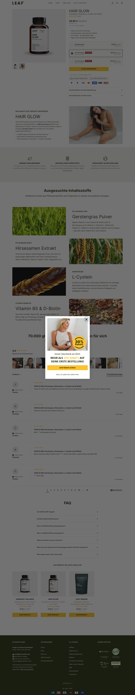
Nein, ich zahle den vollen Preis (67, 374)
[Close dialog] (86, 319)
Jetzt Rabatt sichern (67, 368)
